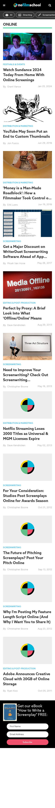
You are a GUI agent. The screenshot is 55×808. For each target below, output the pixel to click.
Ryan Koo (12, 690)
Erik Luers (12, 204)
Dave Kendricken (16, 325)
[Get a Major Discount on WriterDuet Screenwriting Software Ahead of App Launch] (27, 223)
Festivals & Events (14, 64)
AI (11, 15)
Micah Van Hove (16, 263)
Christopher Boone (17, 386)
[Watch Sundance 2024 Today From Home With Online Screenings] (27, 46)
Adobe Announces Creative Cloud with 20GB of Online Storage (26, 679)
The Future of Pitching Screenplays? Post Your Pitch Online (23, 557)
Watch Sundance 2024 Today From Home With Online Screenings (23, 74)
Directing (27, 15)
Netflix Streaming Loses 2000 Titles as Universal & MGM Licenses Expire (25, 433)
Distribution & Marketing (18, 126)
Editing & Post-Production (19, 303)
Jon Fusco (13, 143)
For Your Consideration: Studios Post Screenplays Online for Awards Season (25, 495)
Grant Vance (14, 86)
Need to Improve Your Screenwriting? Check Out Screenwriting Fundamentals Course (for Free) (25, 379)
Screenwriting (12, 241)
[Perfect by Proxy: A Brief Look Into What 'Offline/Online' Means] (27, 284)
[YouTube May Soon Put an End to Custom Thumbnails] (27, 107)
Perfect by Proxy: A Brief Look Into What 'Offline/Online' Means (24, 313)
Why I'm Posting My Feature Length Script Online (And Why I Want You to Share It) (27, 616)
